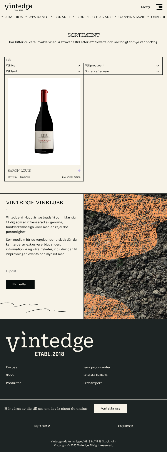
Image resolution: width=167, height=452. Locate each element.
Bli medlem (20, 284)
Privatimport (93, 383)
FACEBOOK (125, 426)
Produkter (13, 383)
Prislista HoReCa (96, 375)
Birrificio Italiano (88, 17)
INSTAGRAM (42, 426)
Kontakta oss (110, 408)
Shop (10, 375)
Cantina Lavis (125, 17)
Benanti (56, 17)
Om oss (11, 367)
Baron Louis (19, 171)
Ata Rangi (32, 17)
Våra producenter (97, 367)
